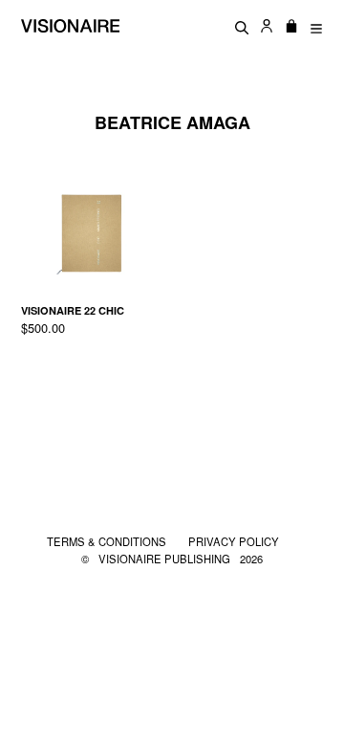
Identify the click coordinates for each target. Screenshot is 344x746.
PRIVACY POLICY (233, 541)
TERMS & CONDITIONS (108, 541)
